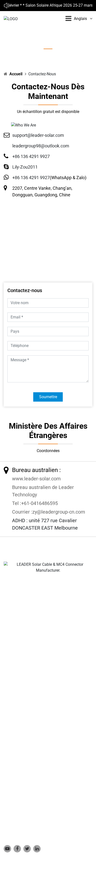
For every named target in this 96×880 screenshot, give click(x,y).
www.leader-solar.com (36, 479)
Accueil (15, 74)
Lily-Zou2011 (25, 167)
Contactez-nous (17, 748)
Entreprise (12, 710)
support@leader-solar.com (38, 135)
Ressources (14, 740)
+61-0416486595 (39, 503)
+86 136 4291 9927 (31, 156)
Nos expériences (18, 725)
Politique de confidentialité (27, 755)
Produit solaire (16, 718)
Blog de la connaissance (25, 733)
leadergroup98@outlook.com (40, 145)
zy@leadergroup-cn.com (58, 512)
